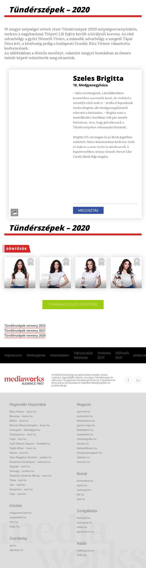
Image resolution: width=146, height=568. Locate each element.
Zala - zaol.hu (18, 493)
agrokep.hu (16, 549)
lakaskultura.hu (86, 420)
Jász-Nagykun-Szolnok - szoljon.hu (31, 457)
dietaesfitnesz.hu (87, 448)
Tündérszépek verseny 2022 (25, 325)
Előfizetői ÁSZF (122, 355)
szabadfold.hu (18, 517)
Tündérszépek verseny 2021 (25, 330)
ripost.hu (82, 485)
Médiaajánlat (36, 355)
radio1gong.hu (85, 550)
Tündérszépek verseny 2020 (25, 335)
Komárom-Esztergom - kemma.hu (30, 461)
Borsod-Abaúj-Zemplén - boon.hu (30, 425)
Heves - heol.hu (19, 452)
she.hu (81, 499)
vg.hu (13, 545)
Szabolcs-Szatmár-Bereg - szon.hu (31, 475)
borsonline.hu (85, 480)
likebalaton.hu (85, 429)
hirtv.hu (14, 521)
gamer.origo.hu (86, 425)
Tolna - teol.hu (18, 480)
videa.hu (82, 527)
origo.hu (14, 526)
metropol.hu (84, 489)
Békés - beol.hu (19, 420)
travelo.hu (83, 443)
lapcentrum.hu (85, 531)
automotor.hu (85, 416)
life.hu (80, 494)
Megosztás (88, 210)
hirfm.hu (82, 555)
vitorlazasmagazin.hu (89, 452)
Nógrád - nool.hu (20, 466)
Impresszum (13, 355)
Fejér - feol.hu (18, 438)
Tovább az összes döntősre (73, 304)
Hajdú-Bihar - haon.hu (23, 448)
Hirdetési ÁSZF (104, 355)
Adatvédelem (59, 355)
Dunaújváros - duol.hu (23, 434)
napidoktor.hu (85, 434)
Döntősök (16, 249)
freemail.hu (83, 517)
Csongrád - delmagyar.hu (25, 429)
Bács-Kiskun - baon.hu (23, 411)
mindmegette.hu (86, 438)
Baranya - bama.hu (21, 416)
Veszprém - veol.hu (21, 489)
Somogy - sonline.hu (22, 471)
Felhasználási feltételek (83, 355)
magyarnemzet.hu (20, 512)
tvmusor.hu (83, 461)
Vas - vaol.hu (17, 484)
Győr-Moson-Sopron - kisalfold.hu (30, 443)
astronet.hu (83, 411)
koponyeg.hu (84, 522)
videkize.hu (83, 457)
